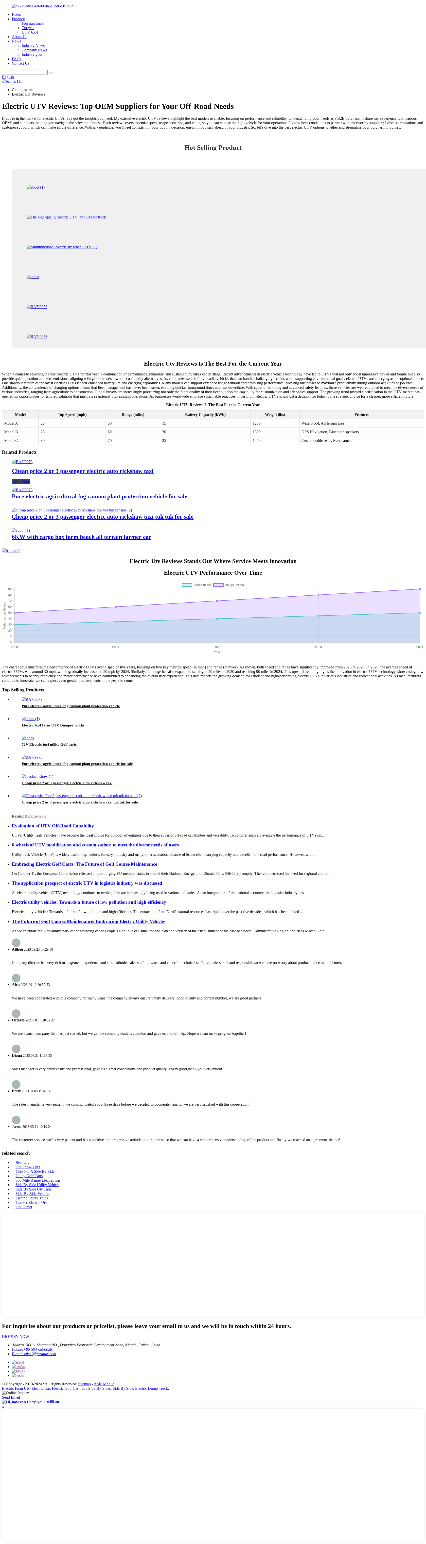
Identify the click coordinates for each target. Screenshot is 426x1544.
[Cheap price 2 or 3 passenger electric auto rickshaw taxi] (22, 462)
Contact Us (20, 63)
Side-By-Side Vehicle (32, 1194)
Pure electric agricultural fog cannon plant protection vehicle (71, 706)
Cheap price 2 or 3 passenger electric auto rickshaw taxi (83, 471)
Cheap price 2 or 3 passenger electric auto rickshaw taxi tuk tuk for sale (103, 516)
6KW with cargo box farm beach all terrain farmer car (81, 537)
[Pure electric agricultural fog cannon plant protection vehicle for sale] (22, 490)
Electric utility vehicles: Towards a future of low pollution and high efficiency (89, 902)
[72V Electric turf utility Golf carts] (28, 738)
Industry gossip (33, 54)
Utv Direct (24, 1207)
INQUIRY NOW (15, 1336)
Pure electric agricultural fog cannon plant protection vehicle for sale (99, 496)
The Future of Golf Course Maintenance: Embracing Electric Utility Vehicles (88, 921)
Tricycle (28, 28)
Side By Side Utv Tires (34, 1189)
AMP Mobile (104, 1384)
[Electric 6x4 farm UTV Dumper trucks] (31, 719)
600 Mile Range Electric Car (38, 1180)
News (16, 41)
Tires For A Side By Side (35, 1171)
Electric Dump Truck (151, 1388)
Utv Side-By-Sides (96, 1388)
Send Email (11, 1397)
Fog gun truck (33, 23)
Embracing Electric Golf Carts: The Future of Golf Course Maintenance (84, 864)
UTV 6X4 (30, 32)
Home (16, 14)
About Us (19, 37)
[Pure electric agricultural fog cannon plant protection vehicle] (32, 699)
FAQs (16, 59)
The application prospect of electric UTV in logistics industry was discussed (87, 883)
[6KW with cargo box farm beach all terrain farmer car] (21, 530)
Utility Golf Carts (29, 1176)
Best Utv (22, 1162)
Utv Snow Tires (28, 1167)
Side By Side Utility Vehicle (37, 1185)
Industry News (33, 45)
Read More (21, 481)
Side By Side (123, 1388)
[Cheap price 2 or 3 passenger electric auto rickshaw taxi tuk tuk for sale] (72, 510)
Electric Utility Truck (32, 1198)
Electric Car (41, 1388)
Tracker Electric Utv (31, 1202)
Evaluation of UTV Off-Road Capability (53, 825)
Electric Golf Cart (65, 1388)
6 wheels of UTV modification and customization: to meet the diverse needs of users (95, 844)
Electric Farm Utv (16, 1388)
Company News (34, 50)
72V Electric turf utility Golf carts (49, 744)
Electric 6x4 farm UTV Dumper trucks (53, 725)
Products (18, 19)
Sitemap (84, 1384)
